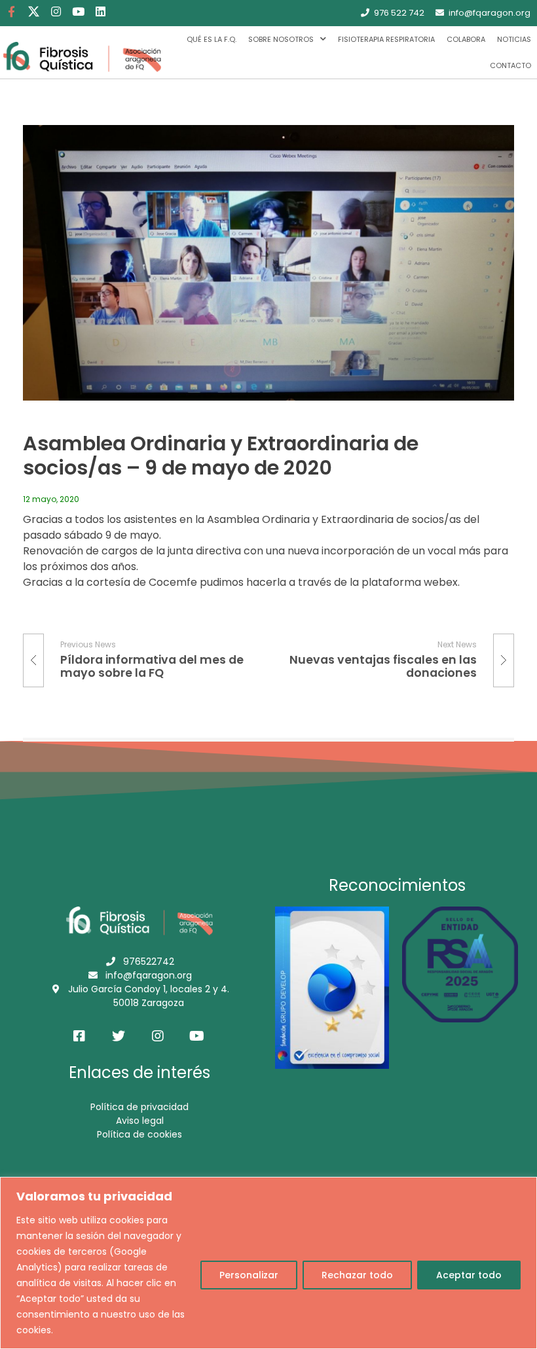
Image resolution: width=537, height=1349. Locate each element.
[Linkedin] (100, 11)
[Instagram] (56, 11)
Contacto (510, 65)
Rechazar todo (357, 1275)
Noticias (514, 39)
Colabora (466, 39)
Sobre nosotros (281, 39)
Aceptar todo (469, 1275)
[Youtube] (78, 11)
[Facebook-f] (11, 11)
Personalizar (248, 1275)
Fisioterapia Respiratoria (386, 39)
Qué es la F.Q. (211, 39)
